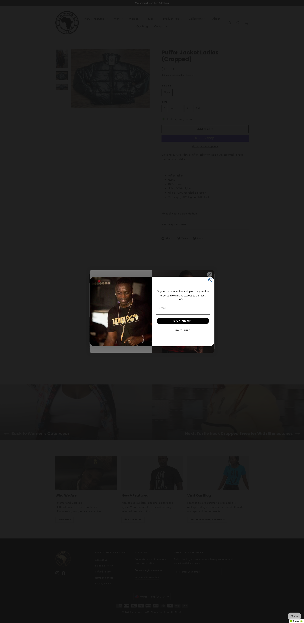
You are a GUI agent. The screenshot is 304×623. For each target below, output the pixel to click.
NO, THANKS (182, 330)
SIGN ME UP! (183, 320)
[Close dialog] (210, 280)
